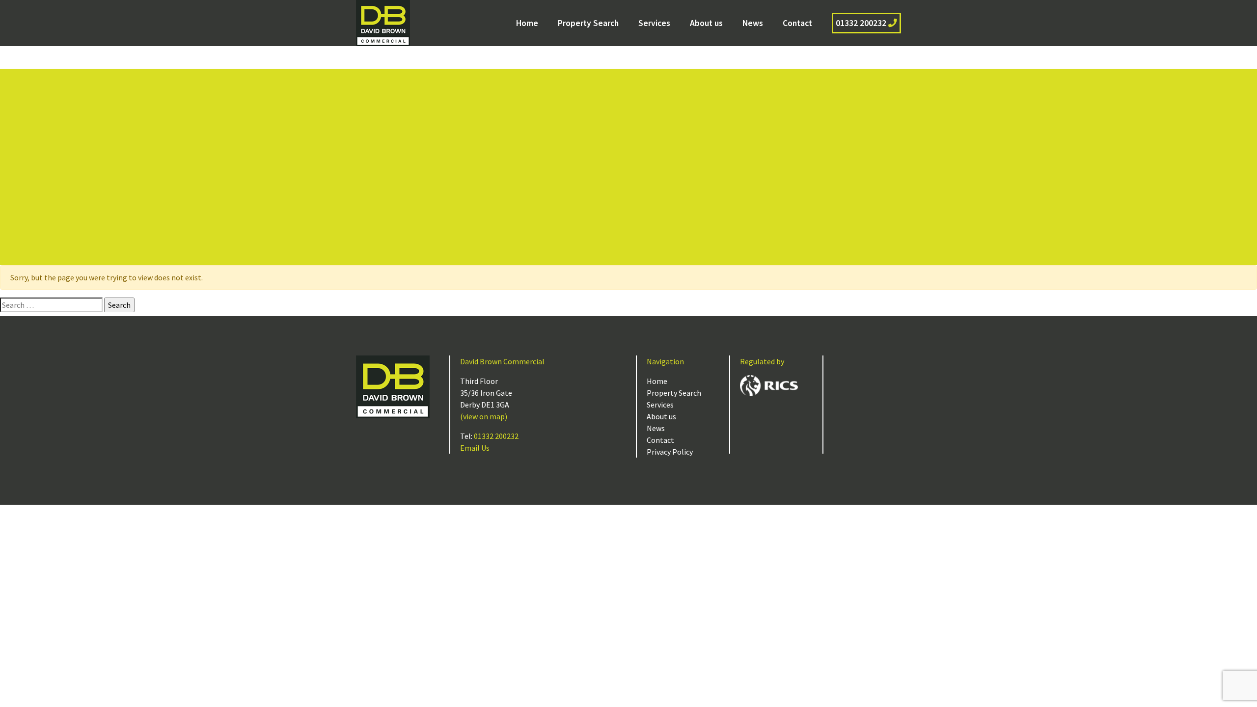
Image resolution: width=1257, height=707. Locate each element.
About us (706, 23)
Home (527, 23)
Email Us (475, 448)
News (752, 23)
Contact (797, 23)
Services (654, 23)
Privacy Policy (670, 452)
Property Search (588, 23)
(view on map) (483, 416)
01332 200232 (862, 23)
